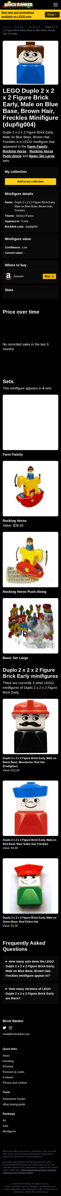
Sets (5, 1126)
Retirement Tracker (14, 1099)
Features (8, 1077)
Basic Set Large (42, 156)
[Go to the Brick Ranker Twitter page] (4, 1027)
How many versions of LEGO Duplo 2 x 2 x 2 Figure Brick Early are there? (30, 993)
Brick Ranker (13, 1021)
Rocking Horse (14, 151)
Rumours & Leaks (13, 1071)
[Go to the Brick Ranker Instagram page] (10, 1027)
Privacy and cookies (15, 1082)
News (6, 1055)
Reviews (8, 1066)
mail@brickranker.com (16, 1034)
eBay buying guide (14, 1104)
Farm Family (37, 146)
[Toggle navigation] (55, 4)
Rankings (19, 27)
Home (6, 27)
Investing (8, 1061)
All (4, 1120)
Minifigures (34, 27)
